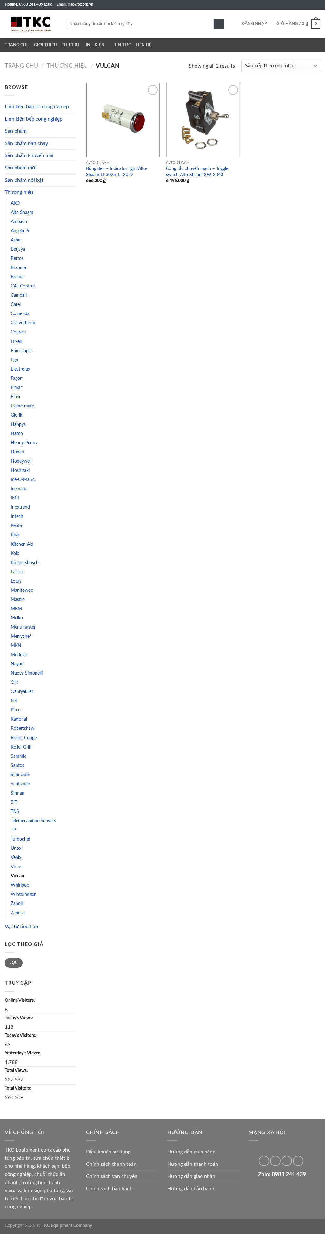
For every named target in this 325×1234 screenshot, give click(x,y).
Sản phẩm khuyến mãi (29, 155)
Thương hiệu (67, 66)
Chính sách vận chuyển (111, 1176)
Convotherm (23, 322)
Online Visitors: (20, 1000)
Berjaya (18, 249)
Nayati (17, 664)
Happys (18, 424)
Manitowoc (22, 590)
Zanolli (17, 903)
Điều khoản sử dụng (108, 1151)
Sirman (17, 793)
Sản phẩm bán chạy (26, 143)
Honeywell (21, 461)
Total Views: (17, 1070)
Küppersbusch (25, 562)
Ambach (19, 221)
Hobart (18, 452)
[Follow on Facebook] (293, 5)
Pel (14, 700)
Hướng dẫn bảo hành (190, 1188)
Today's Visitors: (21, 1035)
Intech (17, 516)
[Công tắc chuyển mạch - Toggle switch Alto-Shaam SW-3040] (203, 120)
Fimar (16, 387)
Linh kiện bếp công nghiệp (34, 119)
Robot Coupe (24, 738)
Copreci (18, 332)
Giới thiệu (45, 45)
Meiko (17, 618)
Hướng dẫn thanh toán (192, 1164)
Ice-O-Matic (23, 479)
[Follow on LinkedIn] (311, 5)
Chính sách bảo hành (109, 1188)
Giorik (16, 415)
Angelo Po (20, 230)
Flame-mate (22, 406)
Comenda (20, 313)
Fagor (16, 378)
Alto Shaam (22, 212)
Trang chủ (17, 45)
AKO (15, 203)
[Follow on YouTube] (317, 5)
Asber (16, 240)
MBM (16, 608)
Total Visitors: (18, 1088)
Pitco (16, 710)
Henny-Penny (24, 442)
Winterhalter (23, 894)
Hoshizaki (20, 470)
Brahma (18, 267)
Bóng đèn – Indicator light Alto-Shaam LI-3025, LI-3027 (117, 171)
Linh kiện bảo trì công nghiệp (37, 106)
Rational (19, 719)
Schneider (20, 774)
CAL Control (23, 286)
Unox (16, 848)
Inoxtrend (20, 507)
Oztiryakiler (22, 691)
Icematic (19, 488)
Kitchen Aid (22, 544)
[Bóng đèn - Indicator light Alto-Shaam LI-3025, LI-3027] (123, 120)
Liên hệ (144, 45)
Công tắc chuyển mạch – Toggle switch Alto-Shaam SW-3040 (197, 171)
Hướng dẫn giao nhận (191, 1176)
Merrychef (21, 636)
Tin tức (122, 45)
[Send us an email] (299, 5)
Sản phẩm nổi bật (24, 180)
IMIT (15, 498)
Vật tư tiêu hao (21, 926)
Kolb (15, 553)
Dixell (16, 341)
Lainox (17, 572)
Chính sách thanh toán (111, 1164)
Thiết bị (70, 45)
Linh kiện (93, 45)
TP (13, 830)
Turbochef (20, 839)
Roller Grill (21, 747)
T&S (15, 811)
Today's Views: (19, 1017)
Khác (16, 534)
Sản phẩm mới (20, 167)
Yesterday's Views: (23, 1053)
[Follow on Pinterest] (275, 1161)
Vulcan (17, 876)
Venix (16, 857)
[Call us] (305, 5)
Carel (16, 304)
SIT (14, 802)
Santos (17, 765)
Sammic (18, 756)
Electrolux (20, 369)
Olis (14, 682)
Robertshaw (22, 728)
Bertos (17, 258)
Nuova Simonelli (27, 673)
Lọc (13, 963)
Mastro (18, 599)
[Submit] (219, 24)
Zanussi (18, 912)
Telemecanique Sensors (33, 820)
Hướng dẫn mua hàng (191, 1151)
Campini (19, 295)
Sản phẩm (16, 131)
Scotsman (20, 784)
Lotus (16, 581)
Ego (14, 360)
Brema (17, 276)
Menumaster (23, 627)
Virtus (16, 866)
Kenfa (16, 525)
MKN (16, 645)
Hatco (17, 433)
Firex (15, 396)
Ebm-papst (21, 350)
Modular (19, 654)
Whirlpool (20, 885)
